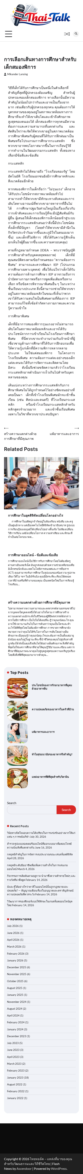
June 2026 (13, 932)
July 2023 (13, 1043)
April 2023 (13, 1056)
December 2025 (16, 967)
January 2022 (15, 1098)
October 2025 (15, 981)
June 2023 (13, 1049)
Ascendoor (24, 1168)
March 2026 (14, 946)
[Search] (76, 34)
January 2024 (15, 1029)
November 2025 (16, 974)
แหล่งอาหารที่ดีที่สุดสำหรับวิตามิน (50, 777)
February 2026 (16, 953)
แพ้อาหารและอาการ (43, 732)
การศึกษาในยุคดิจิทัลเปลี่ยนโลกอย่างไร (35, 515)
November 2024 (16, 1001)
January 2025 (15, 994)
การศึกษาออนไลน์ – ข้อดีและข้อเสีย (33, 555)
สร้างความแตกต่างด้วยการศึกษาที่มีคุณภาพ (39, 602)
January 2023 (15, 1077)
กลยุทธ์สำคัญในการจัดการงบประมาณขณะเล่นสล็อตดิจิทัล (40, 854)
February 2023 (16, 1070)
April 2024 (13, 1015)
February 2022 (16, 1091)
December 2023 (16, 1036)
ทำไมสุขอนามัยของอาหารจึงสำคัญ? (52, 754)
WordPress (59, 1168)
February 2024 (16, 1022)
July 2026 (13, 925)
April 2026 (13, 939)
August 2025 (14, 988)
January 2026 (15, 960)
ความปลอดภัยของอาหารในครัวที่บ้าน (53, 709)
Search (11, 803)
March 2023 (14, 1063)
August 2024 (14, 1008)
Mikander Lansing (17, 74)
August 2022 (14, 1084)
